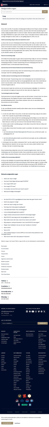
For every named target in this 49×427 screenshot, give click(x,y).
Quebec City (28, 386)
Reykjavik (28, 369)
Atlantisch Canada (17, 389)
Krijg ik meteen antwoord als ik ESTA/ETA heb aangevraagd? (20, 215)
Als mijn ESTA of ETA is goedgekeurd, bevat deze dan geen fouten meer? (23, 199)
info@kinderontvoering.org (37, 166)
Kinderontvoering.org (20, 162)
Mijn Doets (3, 271)
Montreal (28, 371)
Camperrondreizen (42, 355)
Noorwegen (3, 362)
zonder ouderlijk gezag (16, 124)
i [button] (12, 291)
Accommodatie (4, 248)
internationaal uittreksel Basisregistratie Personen (19, 132)
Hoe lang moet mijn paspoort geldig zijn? (14, 207)
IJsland (2, 359)
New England (16, 380)
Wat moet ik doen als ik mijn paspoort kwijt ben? (17, 236)
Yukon (15, 386)
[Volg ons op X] (44, 311)
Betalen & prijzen (5, 261)
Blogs (15, 337)
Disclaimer (17, 412)
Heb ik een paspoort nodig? (11, 202)
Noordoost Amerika (18, 378)
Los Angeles (28, 359)
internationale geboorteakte (13, 138)
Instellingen (17, 423)
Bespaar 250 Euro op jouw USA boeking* (13, 1)
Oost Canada (16, 387)
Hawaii (15, 382)
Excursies (40, 342)
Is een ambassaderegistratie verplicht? (14, 212)
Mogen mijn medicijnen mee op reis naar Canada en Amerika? (20, 225)
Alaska (15, 384)
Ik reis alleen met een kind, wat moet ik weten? (16, 189)
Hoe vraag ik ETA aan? (10, 186)
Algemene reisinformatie (7, 259)
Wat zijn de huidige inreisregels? (12, 191)
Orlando (27, 373)
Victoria (27, 366)
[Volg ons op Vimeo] (39, 311)
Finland (2, 364)
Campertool (40, 339)
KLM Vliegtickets (41, 344)
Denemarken (3, 369)
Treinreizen (40, 359)
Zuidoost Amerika (17, 375)
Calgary (27, 368)
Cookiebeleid (32, 412)
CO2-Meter (40, 334)
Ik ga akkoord (7, 423)
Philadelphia (28, 389)
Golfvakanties (41, 371)
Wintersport (40, 364)
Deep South (16, 377)
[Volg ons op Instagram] (36, 311)
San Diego (28, 387)
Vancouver (28, 357)
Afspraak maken (4, 339)
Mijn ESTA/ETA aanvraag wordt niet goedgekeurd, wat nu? (19, 217)
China (2, 368)
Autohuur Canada (42, 348)
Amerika (3, 355)
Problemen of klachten (6, 266)
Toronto (27, 375)
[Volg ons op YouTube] (33, 311)
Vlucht (2, 256)
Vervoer (3, 251)
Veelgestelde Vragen (5, 337)
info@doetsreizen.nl (6, 288)
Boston (27, 380)
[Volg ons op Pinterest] (41, 311)
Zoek (45, 11)
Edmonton (28, 382)
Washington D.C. (29, 378)
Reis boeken (4, 246)
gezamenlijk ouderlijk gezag (23, 116)
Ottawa (27, 384)
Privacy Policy (25, 412)
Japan (2, 366)
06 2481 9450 (5, 299)
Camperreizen (4, 253)
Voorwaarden (4, 341)
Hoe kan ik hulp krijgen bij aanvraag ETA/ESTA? (16, 181)
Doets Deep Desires (42, 361)
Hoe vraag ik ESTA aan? (10, 184)
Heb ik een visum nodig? (10, 178)
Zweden (3, 361)
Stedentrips (40, 362)
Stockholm (28, 377)
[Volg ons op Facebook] (30, 311)
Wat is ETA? (7, 230)
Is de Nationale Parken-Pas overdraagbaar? (15, 209)
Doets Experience (29, 335)
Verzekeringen (4, 343)
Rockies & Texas (17, 373)
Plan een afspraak (6, 293)
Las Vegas (28, 355)
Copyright (40, 412)
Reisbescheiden (5, 269)
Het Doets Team (17, 335)
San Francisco (29, 361)
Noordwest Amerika (18, 371)
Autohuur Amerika (42, 346)
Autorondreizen (41, 357)
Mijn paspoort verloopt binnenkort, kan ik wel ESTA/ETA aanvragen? (21, 222)
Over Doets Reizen (5, 274)
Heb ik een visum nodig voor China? (13, 204)
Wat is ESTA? (7, 227)
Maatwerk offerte (42, 340)
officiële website (9, 52)
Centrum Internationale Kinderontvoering (30, 122)
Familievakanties (41, 369)
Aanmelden (43, 323)
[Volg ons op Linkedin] (27, 311)
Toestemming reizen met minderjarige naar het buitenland (26, 79)
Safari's (39, 366)
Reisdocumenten (5, 264)
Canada (3, 357)
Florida (15, 369)
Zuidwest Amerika (17, 355)
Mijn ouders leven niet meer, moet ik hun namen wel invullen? (20, 220)
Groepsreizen (41, 373)
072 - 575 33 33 (5, 283)
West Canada (16, 357)
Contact (3, 335)
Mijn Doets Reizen (35, 4)
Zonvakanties (41, 368)
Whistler (27, 364)
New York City (29, 362)
